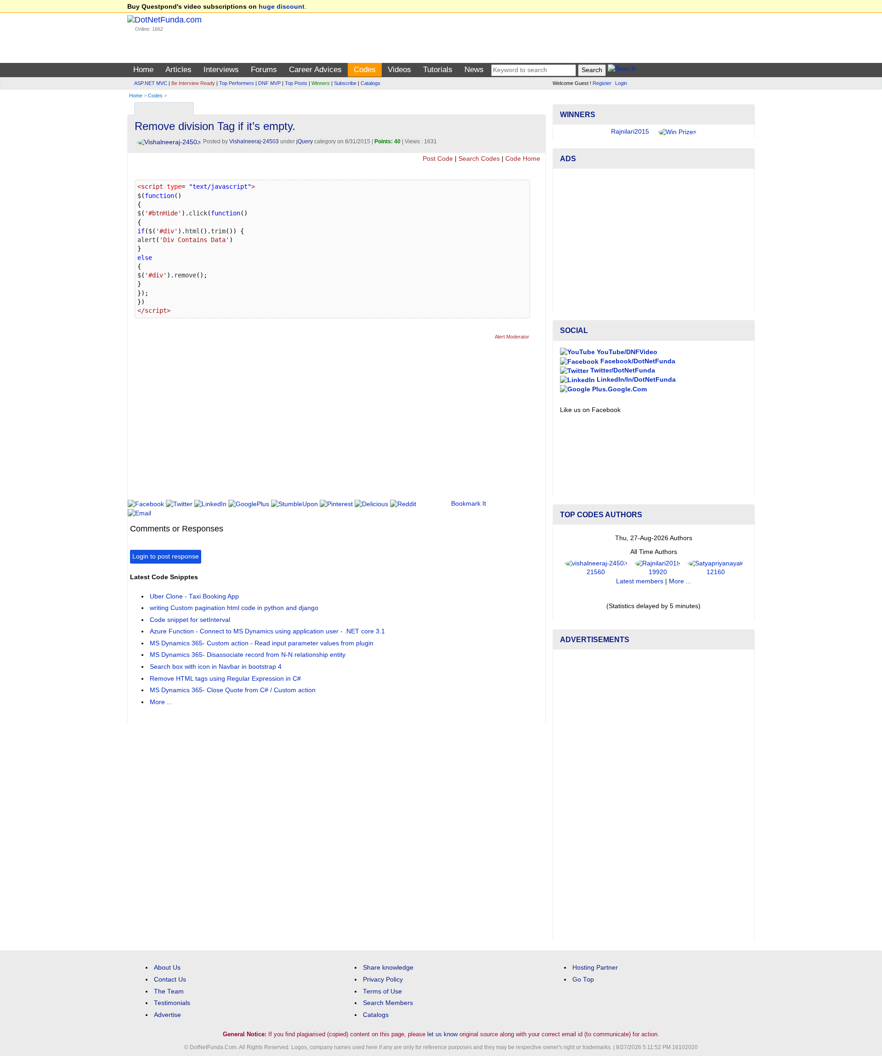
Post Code (438, 158)
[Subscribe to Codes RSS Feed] (537, 106)
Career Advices (315, 69)
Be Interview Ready (193, 83)
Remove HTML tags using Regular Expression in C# (225, 678)
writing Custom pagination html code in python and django (234, 607)
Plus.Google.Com (618, 389)
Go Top (583, 979)
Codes (365, 69)
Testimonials (172, 1003)
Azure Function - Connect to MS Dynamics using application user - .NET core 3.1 (267, 631)
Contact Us (170, 979)
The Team (169, 991)
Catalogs (370, 83)
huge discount (282, 6)
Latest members (639, 581)
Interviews (221, 69)
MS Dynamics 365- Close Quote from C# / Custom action (233, 690)
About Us (167, 967)
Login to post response (165, 556)
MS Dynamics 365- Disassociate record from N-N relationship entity (247, 654)
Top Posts (296, 83)
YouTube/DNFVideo (626, 352)
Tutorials (437, 69)
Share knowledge (388, 967)
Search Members (388, 1003)
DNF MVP (269, 83)
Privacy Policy (383, 979)
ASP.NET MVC (150, 83)
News (474, 69)
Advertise (167, 1014)
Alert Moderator (512, 336)
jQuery (304, 141)
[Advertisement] (297, 423)
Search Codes (479, 158)
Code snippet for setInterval (190, 619)
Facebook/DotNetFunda (637, 361)
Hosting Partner (595, 967)
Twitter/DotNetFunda (621, 370)
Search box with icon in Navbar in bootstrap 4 (216, 666)
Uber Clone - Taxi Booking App (194, 596)
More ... (161, 702)
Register (602, 83)
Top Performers (236, 83)
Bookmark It (468, 503)
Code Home (522, 158)
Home (143, 69)
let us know (442, 1034)
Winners (320, 83)
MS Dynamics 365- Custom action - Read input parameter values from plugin (261, 643)
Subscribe (345, 83)
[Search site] (622, 70)
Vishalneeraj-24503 (254, 141)
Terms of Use (382, 991)
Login (621, 83)
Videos (399, 69)
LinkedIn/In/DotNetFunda (635, 379)
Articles (178, 69)
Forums (264, 69)
